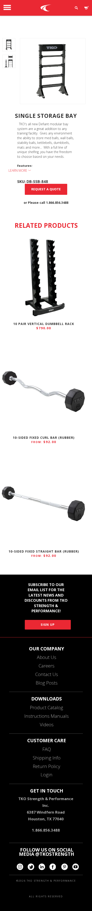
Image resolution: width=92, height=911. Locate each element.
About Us (46, 657)
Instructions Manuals (46, 716)
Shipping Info (47, 758)
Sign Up (48, 624)
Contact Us (46, 674)
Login (46, 774)
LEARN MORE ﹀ (19, 170)
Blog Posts (47, 683)
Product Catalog (46, 707)
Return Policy (46, 766)
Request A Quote (46, 189)
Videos (47, 724)
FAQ (46, 749)
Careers (46, 666)
